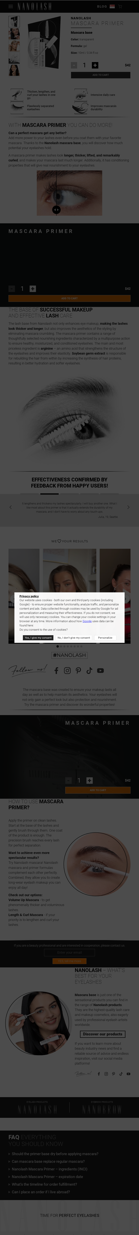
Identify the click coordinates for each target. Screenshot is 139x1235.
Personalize (105, 637)
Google (87, 621)
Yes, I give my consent (38, 637)
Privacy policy (29, 596)
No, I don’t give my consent (74, 637)
